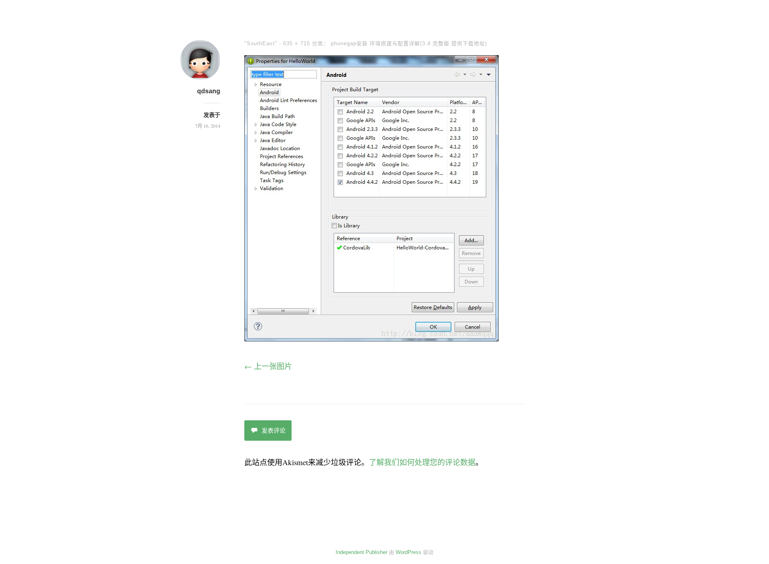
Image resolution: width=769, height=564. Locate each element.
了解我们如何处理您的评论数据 (422, 462)
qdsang (208, 91)
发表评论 (274, 430)
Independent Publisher (361, 552)
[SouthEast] (371, 338)
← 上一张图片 (268, 366)
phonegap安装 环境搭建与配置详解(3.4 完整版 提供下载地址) (409, 43)
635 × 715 (296, 43)
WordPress (408, 552)
